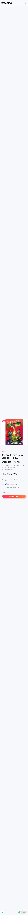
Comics (4, 452)
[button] (22, 3)
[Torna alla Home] (6, 3)
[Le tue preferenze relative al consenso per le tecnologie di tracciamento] (2, 912)
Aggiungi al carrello (14, 496)
